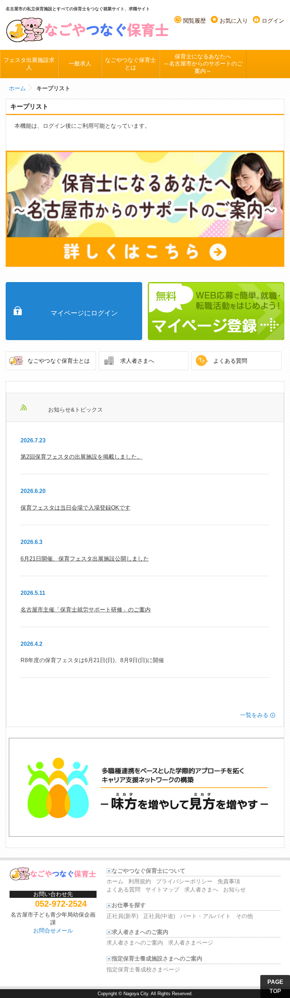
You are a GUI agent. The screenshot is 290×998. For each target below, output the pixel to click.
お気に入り (234, 21)
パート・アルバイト (205, 916)
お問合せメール (53, 931)
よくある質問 (230, 361)
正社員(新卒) (122, 916)
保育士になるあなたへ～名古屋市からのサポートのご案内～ (203, 63)
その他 (244, 916)
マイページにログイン (84, 313)
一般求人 (80, 64)
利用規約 (139, 881)
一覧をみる (254, 715)
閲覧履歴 (194, 21)
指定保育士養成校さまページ (143, 970)
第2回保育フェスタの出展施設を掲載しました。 (82, 457)
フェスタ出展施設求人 (29, 63)
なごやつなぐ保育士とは (130, 63)
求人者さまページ (190, 943)
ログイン (273, 21)
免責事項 (229, 881)
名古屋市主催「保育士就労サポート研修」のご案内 (86, 610)
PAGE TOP (275, 986)
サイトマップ (162, 890)
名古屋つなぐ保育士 (88, 29)
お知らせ (234, 890)
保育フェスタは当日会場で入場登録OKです (75, 508)
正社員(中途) (159, 916)
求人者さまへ (137, 361)
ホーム (17, 88)
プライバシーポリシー (184, 881)
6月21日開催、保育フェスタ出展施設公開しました (85, 559)
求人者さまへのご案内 (134, 943)
